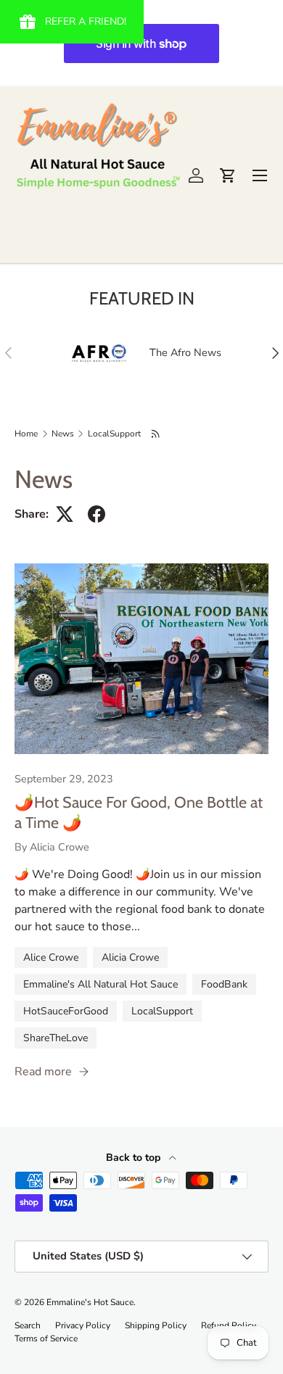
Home (26, 433)
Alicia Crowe (130, 957)
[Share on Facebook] (96, 514)
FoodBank (224, 984)
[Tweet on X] (65, 514)
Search (28, 1325)
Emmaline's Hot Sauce (90, 1302)
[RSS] (156, 434)
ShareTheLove (55, 1038)
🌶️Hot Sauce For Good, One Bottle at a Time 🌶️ (139, 812)
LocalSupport (114, 433)
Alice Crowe (50, 957)
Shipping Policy (155, 1325)
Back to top (134, 1157)
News (63, 433)
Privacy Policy (82, 1325)
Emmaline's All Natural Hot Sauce (100, 984)
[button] (228, 175)
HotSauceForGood (65, 1011)
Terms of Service (46, 1338)
